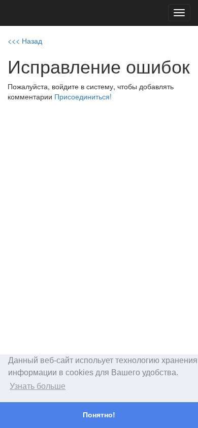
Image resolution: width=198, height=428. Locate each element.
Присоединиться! (83, 96)
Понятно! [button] (99, 415)
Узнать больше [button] (37, 386)
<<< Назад (25, 40)
